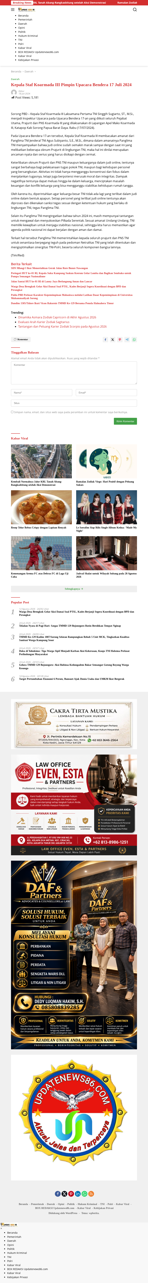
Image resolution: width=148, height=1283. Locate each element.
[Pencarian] (135, 10)
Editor (21, 91)
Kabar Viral (122, 1204)
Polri (110, 1204)
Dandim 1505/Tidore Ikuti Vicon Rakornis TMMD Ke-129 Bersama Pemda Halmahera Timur (62, 303)
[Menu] (13, 9)
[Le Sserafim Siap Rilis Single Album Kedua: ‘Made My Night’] (106, 507)
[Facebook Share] (105, 339)
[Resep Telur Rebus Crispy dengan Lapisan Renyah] (41, 507)
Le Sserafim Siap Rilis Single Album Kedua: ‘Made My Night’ (106, 529)
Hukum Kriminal (87, 1204)
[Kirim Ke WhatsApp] (134, 339)
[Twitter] (64, 1194)
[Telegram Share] (127, 339)
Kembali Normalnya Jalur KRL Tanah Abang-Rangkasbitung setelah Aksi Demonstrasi (36, 483)
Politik (71, 1204)
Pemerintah (37, 1204)
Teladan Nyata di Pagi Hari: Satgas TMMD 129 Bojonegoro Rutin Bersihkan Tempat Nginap (70, 625)
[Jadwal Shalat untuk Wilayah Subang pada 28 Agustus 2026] (106, 553)
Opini (61, 1204)
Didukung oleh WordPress (63, 1213)
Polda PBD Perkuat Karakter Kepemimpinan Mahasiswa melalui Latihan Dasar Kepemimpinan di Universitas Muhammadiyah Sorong (71, 297)
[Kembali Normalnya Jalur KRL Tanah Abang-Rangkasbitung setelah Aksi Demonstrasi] (41, 461)
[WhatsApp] (84, 1194)
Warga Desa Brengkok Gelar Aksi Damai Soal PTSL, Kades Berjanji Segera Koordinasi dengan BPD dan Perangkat (68, 288)
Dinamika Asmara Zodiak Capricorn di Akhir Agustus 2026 (57, 317)
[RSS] (91, 1194)
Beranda (23, 1204)
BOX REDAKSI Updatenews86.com (54, 1208)
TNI (102, 1204)
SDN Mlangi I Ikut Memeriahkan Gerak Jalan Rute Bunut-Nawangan (49, 268)
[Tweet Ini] (112, 339)
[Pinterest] (71, 1194)
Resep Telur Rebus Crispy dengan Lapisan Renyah (38, 527)
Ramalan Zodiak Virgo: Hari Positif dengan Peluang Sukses (105, 483)
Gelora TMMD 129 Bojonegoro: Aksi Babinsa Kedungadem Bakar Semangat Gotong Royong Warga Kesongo (74, 667)
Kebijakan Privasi (104, 1208)
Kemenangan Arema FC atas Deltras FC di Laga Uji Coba (39, 575)
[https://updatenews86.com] (26, 9)
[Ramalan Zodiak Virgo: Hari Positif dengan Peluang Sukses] (106, 461)
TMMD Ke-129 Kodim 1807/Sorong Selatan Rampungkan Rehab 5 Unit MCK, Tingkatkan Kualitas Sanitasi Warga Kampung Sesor (74, 639)
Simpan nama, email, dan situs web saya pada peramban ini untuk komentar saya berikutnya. (71, 412)
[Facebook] (58, 1194)
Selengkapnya (73, 589)
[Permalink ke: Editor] (14, 92)
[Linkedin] (78, 1194)
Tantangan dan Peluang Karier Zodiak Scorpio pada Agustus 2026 (62, 326)
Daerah (15, 79)
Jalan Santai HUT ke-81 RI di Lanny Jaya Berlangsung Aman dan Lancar (51, 281)
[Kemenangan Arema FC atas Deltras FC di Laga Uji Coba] (41, 553)
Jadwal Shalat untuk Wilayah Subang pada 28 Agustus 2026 (106, 575)
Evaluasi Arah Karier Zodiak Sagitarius (43, 322)
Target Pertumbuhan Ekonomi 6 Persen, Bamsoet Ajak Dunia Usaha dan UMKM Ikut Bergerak (71, 679)
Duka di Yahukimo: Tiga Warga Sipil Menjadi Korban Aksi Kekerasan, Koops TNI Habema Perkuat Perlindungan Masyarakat (74, 653)
